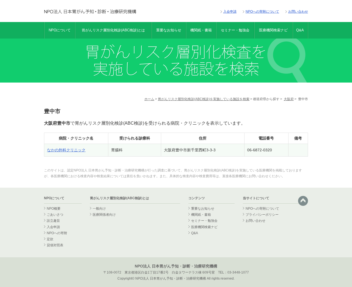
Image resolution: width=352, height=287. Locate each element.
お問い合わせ (298, 11)
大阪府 (289, 99)
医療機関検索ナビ (273, 30)
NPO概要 (54, 209)
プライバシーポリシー (262, 215)
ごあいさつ (55, 215)
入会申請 (230, 11)
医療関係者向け (104, 215)
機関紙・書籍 (201, 30)
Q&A (300, 30)
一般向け (99, 209)
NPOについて (60, 30)
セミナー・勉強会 (235, 30)
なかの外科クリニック (66, 150)
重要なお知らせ (168, 30)
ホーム (149, 99)
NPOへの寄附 (57, 233)
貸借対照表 (55, 245)
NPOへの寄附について (262, 11)
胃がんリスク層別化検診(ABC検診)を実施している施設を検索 (203, 99)
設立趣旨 (53, 221)
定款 (50, 239)
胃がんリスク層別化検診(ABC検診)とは (113, 30)
